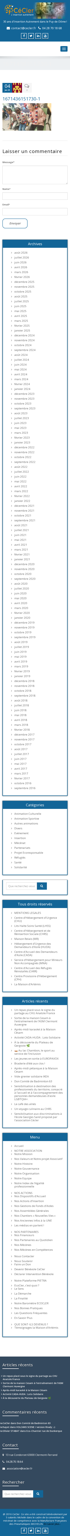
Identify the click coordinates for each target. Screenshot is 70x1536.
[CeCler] (35, 10)
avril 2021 (20, 544)
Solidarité (20, 867)
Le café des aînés (25, 1104)
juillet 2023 (21, 418)
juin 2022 (20, 476)
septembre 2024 (24, 350)
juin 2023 (20, 423)
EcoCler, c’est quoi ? (26, 1285)
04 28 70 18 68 (52, 28)
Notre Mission (23, 1154)
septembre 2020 (24, 578)
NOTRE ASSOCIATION (28, 1150)
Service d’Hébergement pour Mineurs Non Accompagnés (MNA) (38, 961)
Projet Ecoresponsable (28, 852)
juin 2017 (20, 759)
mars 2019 (21, 666)
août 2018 (21, 700)
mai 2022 (20, 481)
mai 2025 (20, 311)
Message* (8, 162)
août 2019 (21, 642)
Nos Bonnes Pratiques (28, 1308)
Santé (17, 862)
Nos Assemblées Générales (31, 1210)
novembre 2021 (24, 510)
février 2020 (22, 612)
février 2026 (22, 277)
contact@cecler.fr (23, 28)
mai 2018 (20, 715)
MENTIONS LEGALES (27, 913)
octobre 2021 (22, 515)
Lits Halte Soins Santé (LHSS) (32, 926)
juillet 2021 (21, 530)
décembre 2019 (24, 622)
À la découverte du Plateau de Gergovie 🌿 (33, 1044)
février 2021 (22, 554)
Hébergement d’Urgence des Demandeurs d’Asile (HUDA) (32, 945)
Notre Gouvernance (26, 1168)
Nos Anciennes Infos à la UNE (33, 1220)
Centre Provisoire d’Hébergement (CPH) (35, 978)
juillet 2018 (21, 705)
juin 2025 (20, 306)
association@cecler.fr (19, 1468)
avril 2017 (20, 768)
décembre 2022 (24, 447)
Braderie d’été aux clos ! (29, 1063)
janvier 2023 (22, 442)
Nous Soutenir (23, 1261)
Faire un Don (22, 1264)
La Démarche (22, 1293)
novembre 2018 (24, 686)
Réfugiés (19, 857)
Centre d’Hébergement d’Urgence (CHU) (35, 919)
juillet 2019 (21, 647)
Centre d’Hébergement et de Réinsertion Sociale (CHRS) (32, 932)
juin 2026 (20, 262)
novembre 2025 (24, 286)
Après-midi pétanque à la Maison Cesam (36, 1070)
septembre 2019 (24, 637)
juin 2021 (20, 535)
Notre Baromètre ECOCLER (31, 1303)
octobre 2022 (22, 457)
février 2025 (22, 325)
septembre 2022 (24, 462)
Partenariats (22, 847)
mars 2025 (21, 320)
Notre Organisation (26, 1173)
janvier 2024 (22, 389)
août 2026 (21, 252)
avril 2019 (20, 661)
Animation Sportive (26, 818)
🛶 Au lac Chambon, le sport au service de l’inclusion (34, 1052)
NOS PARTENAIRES (26, 1232)
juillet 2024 (21, 359)
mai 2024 (20, 369)
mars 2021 (21, 549)
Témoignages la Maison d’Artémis (36, 1327)
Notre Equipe (23, 1178)
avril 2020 (20, 603)
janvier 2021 (22, 559)
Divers (18, 828)
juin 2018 (20, 710)
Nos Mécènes (22, 1245)
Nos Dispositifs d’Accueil (30, 1196)
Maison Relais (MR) (26, 938)
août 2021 (21, 525)
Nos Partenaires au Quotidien (33, 1240)
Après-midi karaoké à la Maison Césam (35, 1031)
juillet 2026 (21, 257)
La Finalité (21, 1298)
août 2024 (21, 354)
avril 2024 (20, 374)
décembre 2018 (24, 681)
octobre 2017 (22, 744)
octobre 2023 (22, 403)
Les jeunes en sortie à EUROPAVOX (36, 1058)
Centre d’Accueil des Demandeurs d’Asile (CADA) (35, 953)
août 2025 (21, 296)
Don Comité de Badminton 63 (33, 1081)
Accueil (19, 1146)
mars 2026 (21, 272)
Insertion (20, 838)
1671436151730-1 (21, 99)
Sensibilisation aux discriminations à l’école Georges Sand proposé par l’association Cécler (38, 1117)
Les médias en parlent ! (29, 1225)
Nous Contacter (24, 1256)
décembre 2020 (24, 564)
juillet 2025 (21, 301)
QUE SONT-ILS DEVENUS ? (31, 1324)
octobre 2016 (22, 783)
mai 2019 (20, 656)
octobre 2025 (22, 291)
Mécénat (19, 843)
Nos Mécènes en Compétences (33, 1249)
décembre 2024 (24, 335)
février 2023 (22, 437)
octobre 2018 (22, 690)
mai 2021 (20, 539)
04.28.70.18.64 (14, 1461)
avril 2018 (20, 720)
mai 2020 (20, 598)
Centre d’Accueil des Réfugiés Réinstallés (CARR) (33, 969)
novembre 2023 (24, 398)
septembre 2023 (24, 408)
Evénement (21, 833)
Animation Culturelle (27, 813)
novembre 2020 (24, 569)
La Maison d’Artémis (27, 984)
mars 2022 (21, 491)
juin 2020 (20, 593)
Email (6, 204)
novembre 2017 (24, 739)
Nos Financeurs (24, 1235)
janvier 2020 (22, 617)
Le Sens (19, 1288)
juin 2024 (20, 364)
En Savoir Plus (23, 1318)
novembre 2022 (24, 452)
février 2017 (22, 778)
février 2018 (22, 729)
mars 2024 (21, 379)
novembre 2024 (24, 340)
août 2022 (21, 466)
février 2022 (22, 496)
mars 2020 (21, 608)
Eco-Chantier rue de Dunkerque (44, 1430)
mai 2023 (20, 428)
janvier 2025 (22, 330)
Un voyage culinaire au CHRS (32, 1109)
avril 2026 (20, 267)
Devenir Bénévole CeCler (29, 1269)
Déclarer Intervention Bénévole (34, 1274)
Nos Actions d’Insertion (29, 1201)
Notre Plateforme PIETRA (30, 1280)
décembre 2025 (24, 281)
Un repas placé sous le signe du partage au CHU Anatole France (34, 1011)
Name (6, 188)
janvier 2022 (22, 501)
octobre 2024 (22, 345)
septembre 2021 (24, 520)
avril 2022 (20, 486)
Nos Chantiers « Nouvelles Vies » (35, 1215)
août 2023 (21, 413)
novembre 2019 (24, 627)
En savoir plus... (52, 1523)
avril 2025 (20, 316)
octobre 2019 (22, 632)
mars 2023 (21, 432)
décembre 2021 (24, 505)
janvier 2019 (22, 676)
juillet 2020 (21, 588)
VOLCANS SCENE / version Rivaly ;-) (35, 1427)
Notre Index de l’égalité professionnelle (29, 1185)
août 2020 (21, 583)
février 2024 (22, 384)
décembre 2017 (24, 734)
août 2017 (21, 749)
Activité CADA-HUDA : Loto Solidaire (37, 1037)
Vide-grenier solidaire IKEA (31, 1076)
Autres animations (26, 823)
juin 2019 (20, 651)
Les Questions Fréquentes (30, 1313)
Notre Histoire (23, 1163)
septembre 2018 (24, 695)
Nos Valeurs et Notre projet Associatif (38, 1159)
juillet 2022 (21, 471)
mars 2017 (21, 773)
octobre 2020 (22, 574)
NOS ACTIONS (23, 1193)
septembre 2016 (24, 788)
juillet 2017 (21, 754)
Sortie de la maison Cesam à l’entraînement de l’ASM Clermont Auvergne (35, 1021)
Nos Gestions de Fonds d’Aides (34, 1206)
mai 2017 (20, 763)
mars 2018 (21, 724)
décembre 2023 (24, 393)
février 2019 (22, 671)
